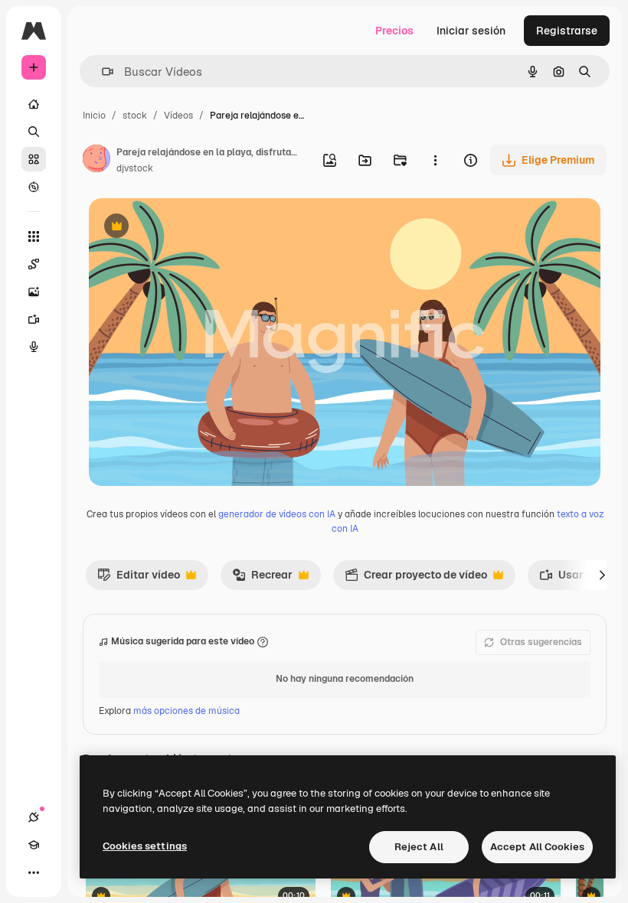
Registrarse (566, 30)
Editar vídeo (138, 578)
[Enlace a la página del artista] (96, 161)
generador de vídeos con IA (276, 514)
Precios (394, 30)
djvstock (134, 168)
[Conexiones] (33, 817)
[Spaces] (33, 264)
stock (135, 115)
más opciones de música (186, 711)
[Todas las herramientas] (33, 236)
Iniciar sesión (471, 30)
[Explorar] (33, 186)
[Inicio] (33, 104)
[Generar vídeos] (33, 319)
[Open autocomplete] (101, 71)
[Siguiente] (602, 574)
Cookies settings (145, 845)
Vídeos (178, 115)
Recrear (262, 578)
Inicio (94, 115)
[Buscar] (33, 131)
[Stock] (33, 159)
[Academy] (33, 845)
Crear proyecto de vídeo (416, 578)
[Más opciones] (435, 160)
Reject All (418, 846)
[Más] (33, 872)
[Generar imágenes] (33, 291)
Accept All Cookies (537, 846)
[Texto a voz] (33, 346)
